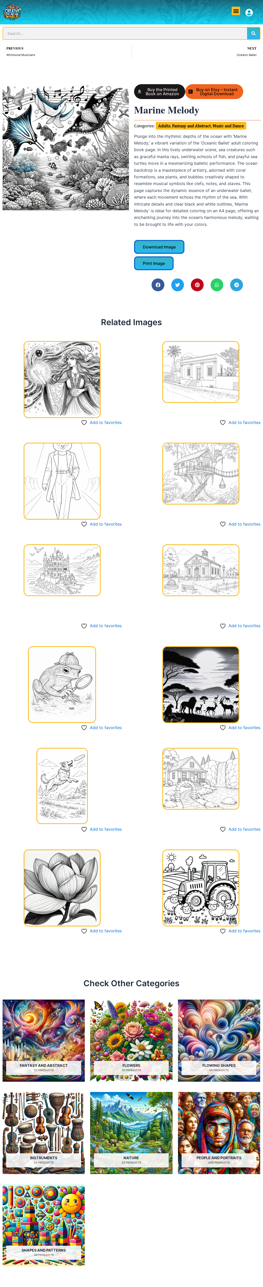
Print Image (154, 263)
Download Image (159, 246)
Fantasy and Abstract (191, 125)
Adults (164, 125)
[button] (236, 11)
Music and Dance (228, 125)
